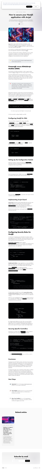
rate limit (23, 268)
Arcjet (9, 44)
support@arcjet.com (36, 467)
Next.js (16, 46)
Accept (29, 6)
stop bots (17, 297)
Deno (14, 72)
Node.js (20, 46)
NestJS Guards (10, 202)
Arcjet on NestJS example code (26, 384)
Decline (36, 6)
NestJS (27, 50)
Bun (17, 72)
